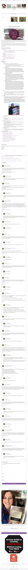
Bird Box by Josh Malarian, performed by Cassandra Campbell (13, 118)
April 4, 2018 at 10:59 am (9, 228)
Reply (3, 173)
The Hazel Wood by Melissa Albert (9, 57)
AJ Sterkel (5, 277)
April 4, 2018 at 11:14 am (8, 355)
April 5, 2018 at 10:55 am (9, 424)
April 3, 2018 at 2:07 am (7, 222)
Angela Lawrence (6, 165)
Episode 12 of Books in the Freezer (8, 125)
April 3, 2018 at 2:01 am (7, 201)
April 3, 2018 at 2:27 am (7, 234)
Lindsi (5, 399)
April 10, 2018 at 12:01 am (7, 446)
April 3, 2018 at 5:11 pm (7, 345)
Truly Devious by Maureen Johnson (9, 58)
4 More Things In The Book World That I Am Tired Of (9, 139)
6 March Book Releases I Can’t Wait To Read (8, 140)
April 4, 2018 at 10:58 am (9, 214)
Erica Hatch (7, 192)
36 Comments (17, 27)
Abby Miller (5, 415)
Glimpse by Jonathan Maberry (8, 54)
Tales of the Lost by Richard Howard (9, 51)
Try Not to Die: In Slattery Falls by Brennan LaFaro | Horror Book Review (10, 158)
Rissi (5, 344)
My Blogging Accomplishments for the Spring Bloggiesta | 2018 (10, 135)
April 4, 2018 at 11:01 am (8, 271)
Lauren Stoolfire (6, 221)
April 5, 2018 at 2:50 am (7, 430)
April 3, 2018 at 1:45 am (8, 193)
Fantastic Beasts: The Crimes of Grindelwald (17, 123)
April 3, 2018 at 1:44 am (8, 176)
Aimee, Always (7, 435)
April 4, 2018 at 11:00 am (9, 242)
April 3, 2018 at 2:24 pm (7, 278)
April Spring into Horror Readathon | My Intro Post (9, 137)
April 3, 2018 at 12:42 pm (7, 263)
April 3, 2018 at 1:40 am (7, 166)
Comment (3, 464)
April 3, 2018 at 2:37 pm (7, 293)
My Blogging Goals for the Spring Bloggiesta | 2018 (9, 138)
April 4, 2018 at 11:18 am (8, 409)
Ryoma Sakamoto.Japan (7, 365)
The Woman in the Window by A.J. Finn (9, 52)
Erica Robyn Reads (14, 6)
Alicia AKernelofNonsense (7, 445)
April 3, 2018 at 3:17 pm (7, 316)
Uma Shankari (6, 330)
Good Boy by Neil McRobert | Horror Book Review (7, 156)
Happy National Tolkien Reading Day (7, 136)
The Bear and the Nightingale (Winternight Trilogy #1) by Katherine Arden (14, 50)
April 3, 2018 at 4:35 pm (7, 331)
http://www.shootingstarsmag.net (6, 209)
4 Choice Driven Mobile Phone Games (7, 134)
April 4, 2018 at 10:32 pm (7, 416)
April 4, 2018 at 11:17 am (8, 393)
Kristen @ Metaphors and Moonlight (9, 248)
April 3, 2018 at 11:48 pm (7, 366)
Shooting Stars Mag (7, 200)
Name (3, 473)
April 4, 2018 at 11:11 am (8, 305)
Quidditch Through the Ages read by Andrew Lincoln (15, 119)
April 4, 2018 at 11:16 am (8, 378)
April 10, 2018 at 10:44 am (9, 454)
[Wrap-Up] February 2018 (6, 141)
